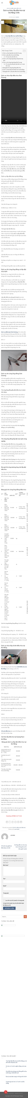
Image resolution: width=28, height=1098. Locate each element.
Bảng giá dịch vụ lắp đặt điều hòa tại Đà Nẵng (14, 71)
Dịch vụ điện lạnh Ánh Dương (9, 332)
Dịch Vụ (9, 8)
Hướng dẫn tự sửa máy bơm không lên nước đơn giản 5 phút (20, 847)
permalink (17, 829)
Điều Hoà (19, 8)
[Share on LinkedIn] (21, 822)
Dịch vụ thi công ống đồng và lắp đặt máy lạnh (13, 59)
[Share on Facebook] (9, 822)
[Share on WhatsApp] (7, 822)
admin (17, 17)
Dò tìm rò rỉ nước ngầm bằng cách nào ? (16, 1066)
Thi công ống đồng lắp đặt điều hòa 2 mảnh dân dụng (15, 65)
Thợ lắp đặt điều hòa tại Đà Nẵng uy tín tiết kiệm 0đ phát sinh (16, 1061)
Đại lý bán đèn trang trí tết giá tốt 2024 (16, 1076)
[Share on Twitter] (12, 822)
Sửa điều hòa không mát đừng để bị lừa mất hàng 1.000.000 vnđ (16, 1072)
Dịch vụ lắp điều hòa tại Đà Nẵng (11, 55)
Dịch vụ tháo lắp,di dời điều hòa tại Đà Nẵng (13, 69)
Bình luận (6, 865)
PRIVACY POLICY (19, 1093)
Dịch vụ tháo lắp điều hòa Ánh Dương (12, 53)
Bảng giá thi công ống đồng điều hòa (12, 67)
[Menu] (2, 3)
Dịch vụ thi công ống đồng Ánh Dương (12, 62)
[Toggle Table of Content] (23, 50)
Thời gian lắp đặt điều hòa (11, 56)
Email (5, 886)
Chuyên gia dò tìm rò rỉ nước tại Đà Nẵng (15, 1082)
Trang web (6, 893)
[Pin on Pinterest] (18, 822)
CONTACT (11, 1093)
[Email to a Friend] (15, 822)
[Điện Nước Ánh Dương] (14, 3)
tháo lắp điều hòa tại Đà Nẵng (13, 36)
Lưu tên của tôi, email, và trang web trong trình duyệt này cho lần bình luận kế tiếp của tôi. (13, 903)
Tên (4, 878)
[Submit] (25, 916)
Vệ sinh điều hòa (5, 731)
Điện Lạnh (13, 8)
